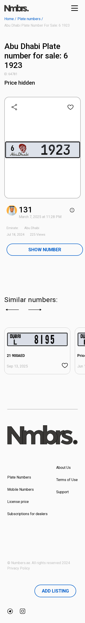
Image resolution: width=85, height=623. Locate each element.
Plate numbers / (30, 19)
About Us (63, 467)
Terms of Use (67, 480)
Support (62, 492)
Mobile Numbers (20, 489)
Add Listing (55, 591)
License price (18, 502)
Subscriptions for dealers (27, 514)
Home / (10, 19)
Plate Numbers (19, 477)
